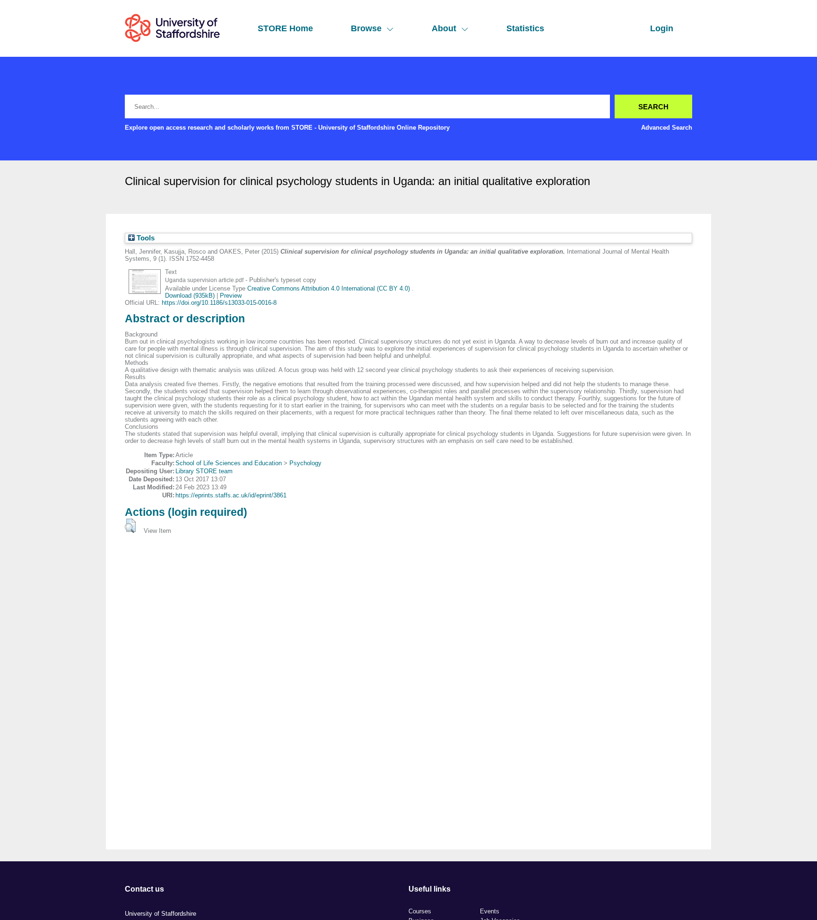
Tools (145, 238)
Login (661, 28)
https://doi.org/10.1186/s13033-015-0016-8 (219, 302)
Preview (231, 295)
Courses (419, 911)
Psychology (305, 463)
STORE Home (285, 28)
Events (489, 911)
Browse (366, 28)
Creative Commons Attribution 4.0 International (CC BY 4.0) (329, 288)
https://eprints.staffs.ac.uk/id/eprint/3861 (231, 495)
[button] (130, 526)
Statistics (525, 28)
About (444, 28)
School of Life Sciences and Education (228, 463)
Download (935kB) (190, 295)
